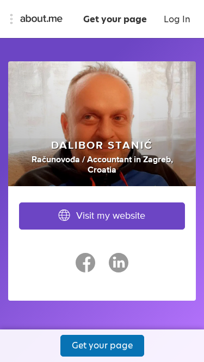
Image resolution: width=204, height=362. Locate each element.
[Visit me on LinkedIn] (118, 267)
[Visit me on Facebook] (85, 267)
